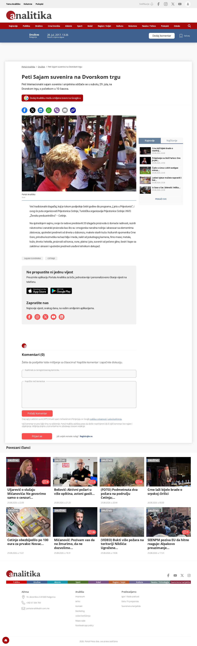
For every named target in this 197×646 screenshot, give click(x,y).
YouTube (180, 4)
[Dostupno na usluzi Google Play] (61, 291)
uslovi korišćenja (114, 419)
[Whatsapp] (49, 110)
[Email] (65, 110)
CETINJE (51, 258)
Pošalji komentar (37, 413)
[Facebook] (24, 110)
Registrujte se (86, 436)
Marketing (80, 611)
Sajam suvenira (32, 258)
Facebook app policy (84, 625)
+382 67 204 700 (33, 602)
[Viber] (57, 110)
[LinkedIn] (61, 317)
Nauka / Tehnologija (160, 582)
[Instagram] (37, 317)
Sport (79, 26)
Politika (26, 26)
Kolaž (90, 26)
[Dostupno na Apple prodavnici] (37, 291)
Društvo (39, 26)
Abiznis (68, 26)
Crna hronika (54, 26)
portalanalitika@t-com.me (37, 608)
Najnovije (13, 26)
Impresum (80, 596)
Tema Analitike (13, 4)
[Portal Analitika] (29, 15)
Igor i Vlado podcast (130, 596)
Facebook (158, 4)
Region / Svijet (104, 26)
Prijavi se (37, 436)
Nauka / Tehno (149, 26)
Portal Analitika (28, 67)
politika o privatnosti (98, 419)
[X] (45, 317)
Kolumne (28, 4)
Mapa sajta (80, 620)
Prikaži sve (161, 199)
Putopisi (39, 4)
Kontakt (78, 606)
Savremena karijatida (180, 582)
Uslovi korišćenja (82, 616)
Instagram (166, 4)
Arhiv (77, 601)
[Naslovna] (5, 640)
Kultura (119, 26)
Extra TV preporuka (130, 601)
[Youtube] (53, 317)
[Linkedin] (41, 110)
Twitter (173, 4)
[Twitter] (32, 110)
